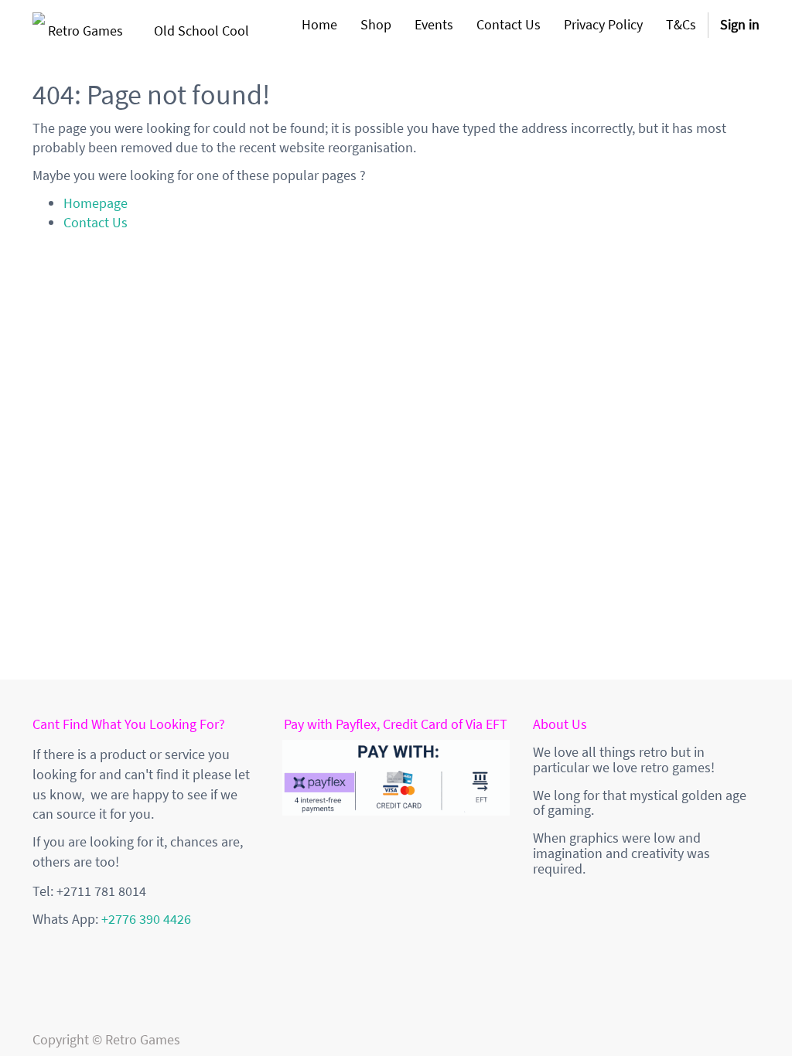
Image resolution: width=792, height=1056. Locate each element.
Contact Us (95, 222)
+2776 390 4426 (146, 919)
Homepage (95, 203)
